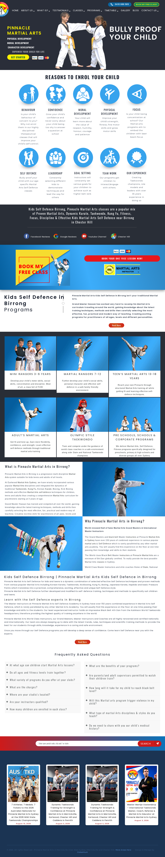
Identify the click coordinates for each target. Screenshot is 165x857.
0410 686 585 (121, 4)
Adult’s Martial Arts (30, 435)
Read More (116, 325)
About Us (27, 10)
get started (18, 57)
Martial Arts (19, 486)
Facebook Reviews (40, 236)
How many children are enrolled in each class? (38, 709)
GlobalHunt (82, 852)
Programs (93, 10)
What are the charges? (24, 687)
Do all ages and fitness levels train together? (38, 672)
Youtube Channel (97, 236)
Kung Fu (32, 489)
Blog (136, 10)
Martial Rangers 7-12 (82, 374)
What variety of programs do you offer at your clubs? (42, 679)
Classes (78, 10)
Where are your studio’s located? (30, 694)
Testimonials (61, 10)
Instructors (131, 537)
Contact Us (149, 10)
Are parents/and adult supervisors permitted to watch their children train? (122, 677)
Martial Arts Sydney (27, 482)
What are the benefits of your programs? (114, 665)
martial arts (90, 544)
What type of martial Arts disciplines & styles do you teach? (122, 714)
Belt (110, 555)
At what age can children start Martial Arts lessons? (42, 665)
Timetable (110, 10)
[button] (43, 665)
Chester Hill (124, 236)
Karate (48, 489)
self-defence (45, 492)
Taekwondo (21, 489)
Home (15, 10)
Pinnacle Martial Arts (143, 555)
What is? (42, 10)
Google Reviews (68, 236)
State (145, 567)
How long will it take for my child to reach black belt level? (121, 689)
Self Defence (105, 544)
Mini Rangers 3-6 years (30, 374)
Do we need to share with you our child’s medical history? (119, 727)
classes (100, 562)
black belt (113, 537)
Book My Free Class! (146, 4)
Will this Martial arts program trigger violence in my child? (121, 702)
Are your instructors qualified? (29, 701)
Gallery (125, 10)
